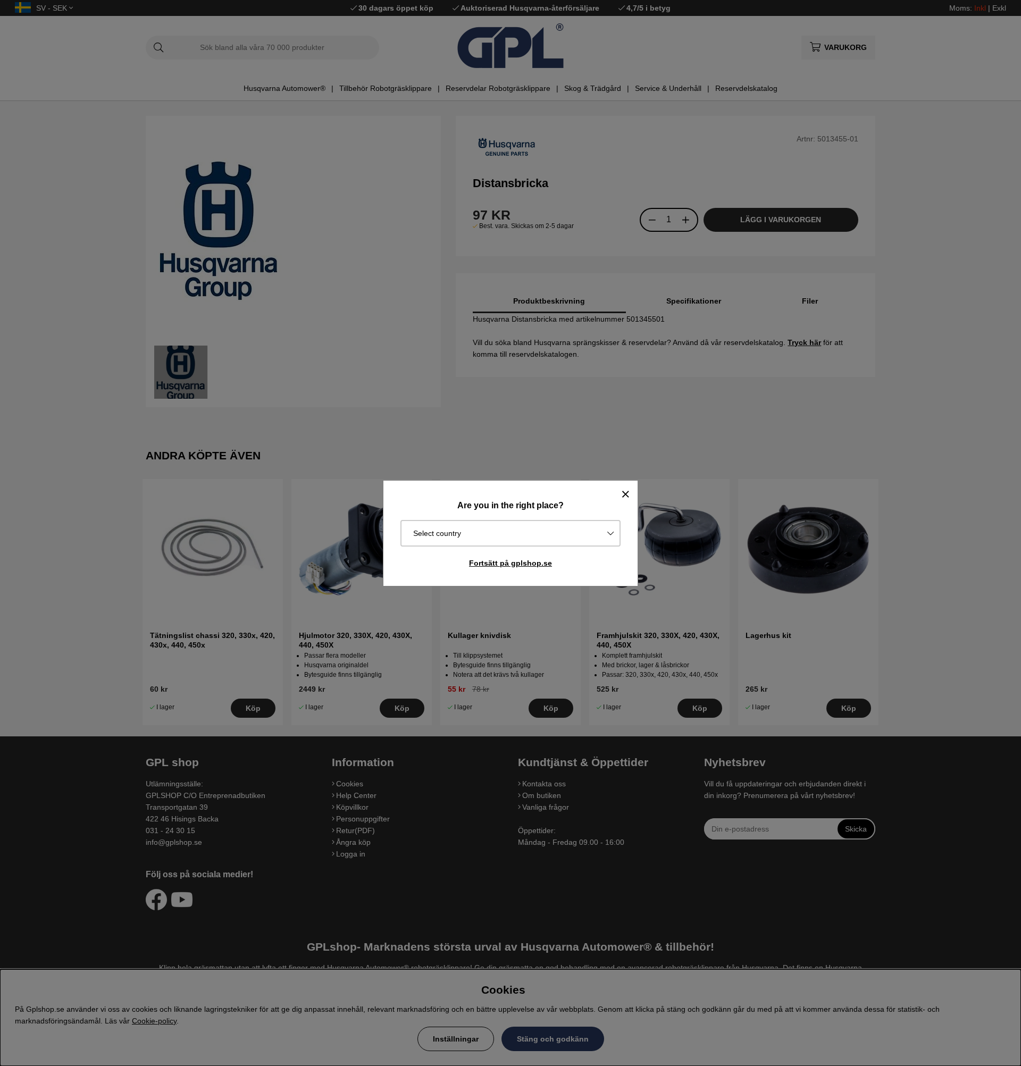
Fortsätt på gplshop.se (510, 563)
